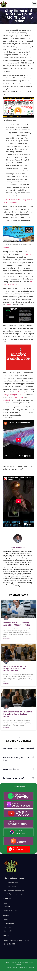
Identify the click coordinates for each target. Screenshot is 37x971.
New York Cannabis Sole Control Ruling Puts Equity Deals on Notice (17, 714)
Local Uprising (20, 392)
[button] (18, 748)
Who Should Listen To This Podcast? (17, 748)
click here (6, 247)
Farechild (9, 305)
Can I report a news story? (13, 778)
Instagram (19, 397)
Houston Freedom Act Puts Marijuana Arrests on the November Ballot (15, 668)
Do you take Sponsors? (12, 769)
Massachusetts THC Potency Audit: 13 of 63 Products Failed (16, 623)
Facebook (6, 400)
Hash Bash (28, 254)
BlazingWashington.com (12, 395)
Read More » (6, 638)
